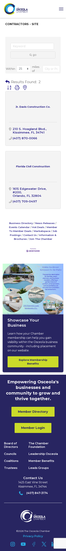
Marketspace (42, 231)
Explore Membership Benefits (33, 361)
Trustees (10, 468)
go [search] (34, 54)
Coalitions (11, 461)
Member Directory (33, 411)
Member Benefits (41, 461)
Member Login (33, 428)
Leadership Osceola (43, 454)
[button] (59, 9)
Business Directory (21, 223)
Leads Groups (39, 468)
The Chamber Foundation (39, 445)
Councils (10, 454)
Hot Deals (38, 227)
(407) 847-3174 (37, 493)
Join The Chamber (40, 239)
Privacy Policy (33, 536)
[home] (16, 9)
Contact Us (30, 235)
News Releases (45, 223)
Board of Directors (11, 445)
